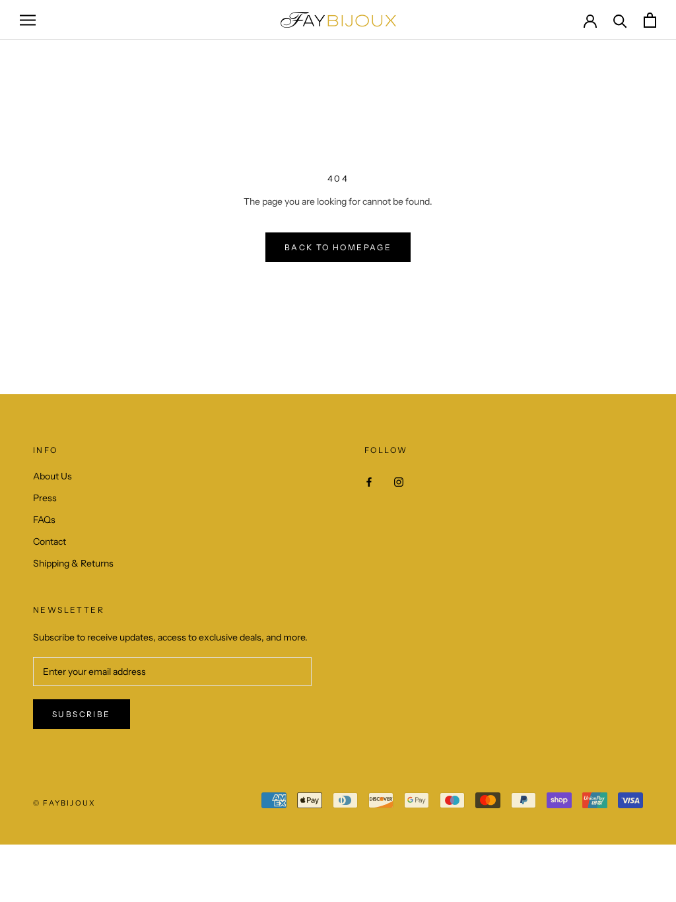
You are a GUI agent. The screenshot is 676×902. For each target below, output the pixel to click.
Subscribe (81, 714)
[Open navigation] (28, 20)
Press (45, 498)
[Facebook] (369, 481)
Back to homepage (338, 247)
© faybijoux (64, 803)
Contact (49, 541)
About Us (52, 476)
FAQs (44, 520)
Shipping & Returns (73, 563)
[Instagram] (398, 481)
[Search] (620, 20)
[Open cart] (650, 20)
